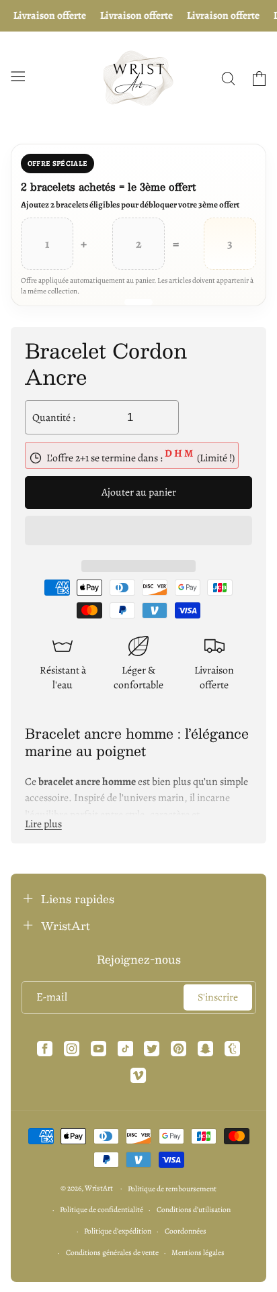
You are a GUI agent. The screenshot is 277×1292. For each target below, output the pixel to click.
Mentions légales (198, 1252)
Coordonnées (185, 1231)
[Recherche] (227, 78)
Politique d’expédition (117, 1231)
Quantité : (53, 417)
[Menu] (17, 75)
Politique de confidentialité (101, 1209)
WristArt (99, 1188)
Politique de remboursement (172, 1188)
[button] (139, 532)
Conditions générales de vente (112, 1252)
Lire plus (43, 824)
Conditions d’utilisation (194, 1209)
